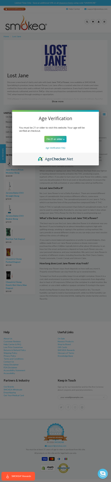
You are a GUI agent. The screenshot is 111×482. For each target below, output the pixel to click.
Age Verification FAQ (55, 147)
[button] (103, 474)
